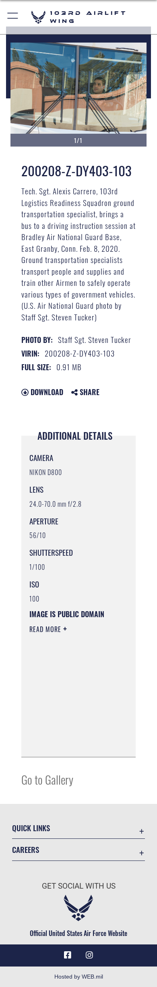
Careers (25, 849)
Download (46, 392)
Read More (46, 629)
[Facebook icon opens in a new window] (68, 955)
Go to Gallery (47, 779)
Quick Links (31, 828)
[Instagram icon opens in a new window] (89, 955)
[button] (13, 17)
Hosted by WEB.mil (78, 976)
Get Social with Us (79, 886)
